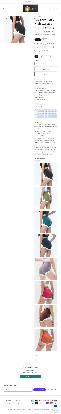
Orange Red (45, 50)
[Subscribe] (30, 389)
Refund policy (30, 409)
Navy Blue (49, 43)
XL (51, 57)
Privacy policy (38, 409)
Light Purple (39, 47)
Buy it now (46, 74)
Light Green (39, 43)
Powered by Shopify (22, 409)
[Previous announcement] (3, 1)
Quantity (36, 60)
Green (44, 40)
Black (37, 40)
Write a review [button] (30, 377)
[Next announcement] (58, 1)
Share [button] (37, 356)
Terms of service (45, 409)
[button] (3, 8)
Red (37, 50)
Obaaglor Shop (14, 409)
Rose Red (49, 47)
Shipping (43, 34)
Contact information (46, 410)
